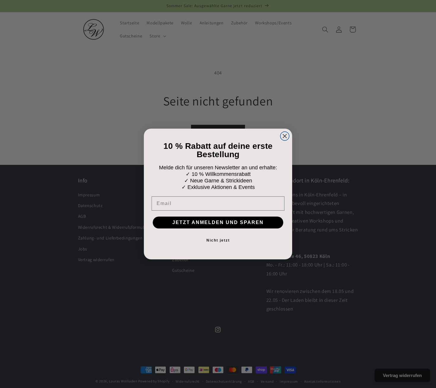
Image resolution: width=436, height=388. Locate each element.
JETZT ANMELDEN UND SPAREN (218, 222)
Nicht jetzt (218, 240)
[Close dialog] (284, 136)
